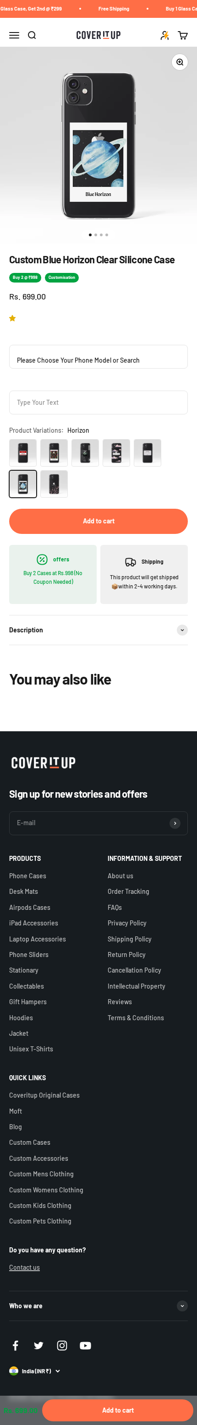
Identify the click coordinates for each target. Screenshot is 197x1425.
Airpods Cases (29, 907)
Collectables (26, 986)
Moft (15, 1111)
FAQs (115, 907)
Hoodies (21, 1018)
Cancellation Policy (134, 970)
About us (120, 876)
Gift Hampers (28, 1002)
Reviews (120, 1002)
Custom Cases (29, 1142)
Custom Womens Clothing (46, 1190)
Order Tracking (128, 891)
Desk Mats (23, 891)
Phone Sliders (29, 954)
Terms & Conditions (136, 1018)
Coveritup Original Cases (44, 1095)
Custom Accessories (38, 1158)
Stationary (23, 970)
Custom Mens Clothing (41, 1174)
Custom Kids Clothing (40, 1205)
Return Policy (127, 954)
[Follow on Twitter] (39, 1345)
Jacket (18, 1033)
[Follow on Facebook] (15, 1345)
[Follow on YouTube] (85, 1345)
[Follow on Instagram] (62, 1345)
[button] (14, 318)
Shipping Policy (130, 939)
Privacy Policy (127, 923)
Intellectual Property (136, 986)
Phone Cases (27, 876)
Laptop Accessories (37, 939)
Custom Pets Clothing (40, 1221)
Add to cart (99, 521)
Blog (15, 1127)
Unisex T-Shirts (31, 1049)
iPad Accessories (33, 923)
